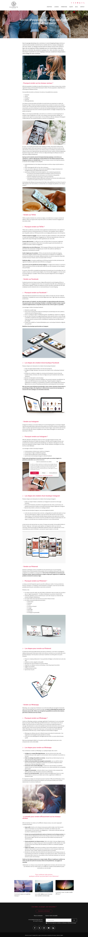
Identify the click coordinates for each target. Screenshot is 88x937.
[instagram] (75, 2)
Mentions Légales (60, 935)
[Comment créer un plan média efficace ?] (65, 885)
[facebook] (71, 2)
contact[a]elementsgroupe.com (35, 919)
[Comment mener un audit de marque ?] (23, 886)
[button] (57, 461)
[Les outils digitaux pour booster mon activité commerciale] (44, 886)
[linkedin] (79, 2)
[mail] (81, 2)
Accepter (34, 472)
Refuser (43, 472)
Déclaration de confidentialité (48, 475)
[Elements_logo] (14, 2)
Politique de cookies (38, 475)
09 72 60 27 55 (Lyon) (38, 921)
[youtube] (77, 2)
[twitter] (73, 2)
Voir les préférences (53, 472)
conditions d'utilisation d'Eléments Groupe (66, 923)
